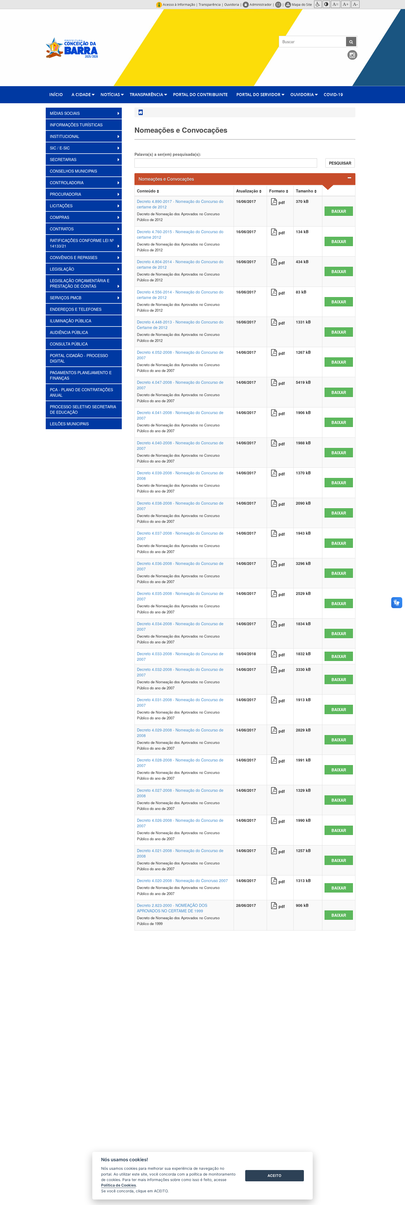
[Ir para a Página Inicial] (71, 47)
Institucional (65, 136)
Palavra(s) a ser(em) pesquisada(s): (167, 154)
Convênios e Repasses (74, 257)
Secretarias (63, 159)
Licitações (62, 205)
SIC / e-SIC (60, 148)
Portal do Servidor (259, 94)
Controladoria (67, 182)
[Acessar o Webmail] (278, 4)
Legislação (62, 269)
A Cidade (82, 94)
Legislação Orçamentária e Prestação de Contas (79, 283)
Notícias (111, 94)
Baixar (338, 211)
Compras (60, 217)
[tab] (245, 179)
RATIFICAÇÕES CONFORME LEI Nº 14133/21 (82, 243)
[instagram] (352, 55)
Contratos (62, 229)
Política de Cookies (118, 1185)
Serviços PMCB (66, 297)
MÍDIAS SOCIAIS (65, 113)
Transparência (210, 4)
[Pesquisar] (351, 41)
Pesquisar (340, 163)
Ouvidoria (231, 4)
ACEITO (274, 1175)
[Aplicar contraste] (326, 4)
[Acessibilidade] (318, 4)
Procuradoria (66, 194)
